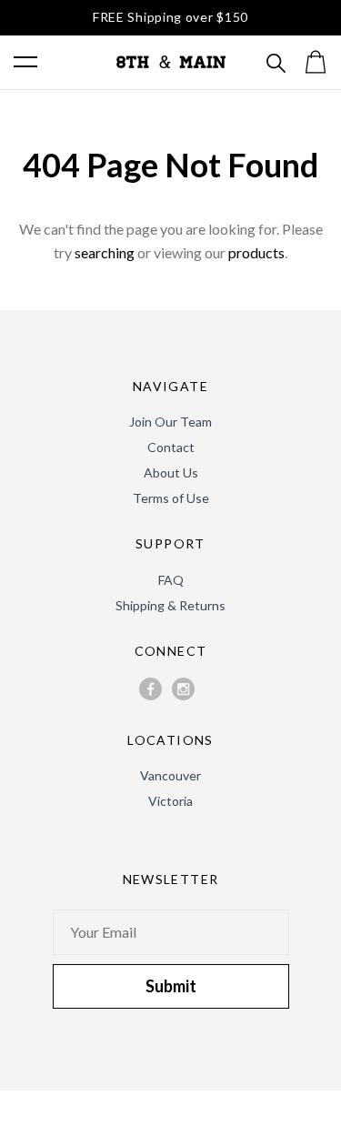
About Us (171, 472)
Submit (170, 986)
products (256, 252)
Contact (171, 447)
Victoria (170, 801)
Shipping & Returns (170, 605)
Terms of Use (171, 498)
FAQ (171, 580)
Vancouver (170, 775)
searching (105, 252)
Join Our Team (170, 421)
